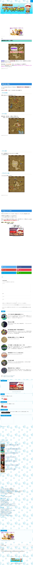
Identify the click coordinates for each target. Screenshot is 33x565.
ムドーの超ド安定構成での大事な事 (6, 496)
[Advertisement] (16, 21)
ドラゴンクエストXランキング (16, 236)
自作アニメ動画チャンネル (26, 556)
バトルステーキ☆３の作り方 (10, 456)
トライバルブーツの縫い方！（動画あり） (7, 515)
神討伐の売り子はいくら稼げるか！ (14, 368)
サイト (3, 299)
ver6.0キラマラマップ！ (4, 441)
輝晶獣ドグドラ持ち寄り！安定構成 (8, 376)
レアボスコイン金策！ (4, 514)
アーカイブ (2, 548)
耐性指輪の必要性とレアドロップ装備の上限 (16, 337)
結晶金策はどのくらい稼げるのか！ (6, 511)
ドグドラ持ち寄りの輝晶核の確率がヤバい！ (16, 314)
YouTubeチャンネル (17, 556)
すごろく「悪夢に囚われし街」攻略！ (12, 444)
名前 (3, 293)
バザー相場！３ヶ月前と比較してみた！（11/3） (16, 345)
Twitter (21, 556)
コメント (3, 283)
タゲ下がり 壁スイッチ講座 (4, 499)
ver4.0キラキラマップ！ (4, 492)
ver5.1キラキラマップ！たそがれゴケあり (9, 375)
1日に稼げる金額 (11, 360)
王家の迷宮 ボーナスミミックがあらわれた (15, 352)
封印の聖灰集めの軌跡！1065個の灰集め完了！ (16, 329)
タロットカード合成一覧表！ (5, 488)
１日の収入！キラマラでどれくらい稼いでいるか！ (8, 510)
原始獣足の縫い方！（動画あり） (11, 460)
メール (3, 296)
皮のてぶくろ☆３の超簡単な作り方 (11, 452)
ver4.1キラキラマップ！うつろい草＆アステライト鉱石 (9, 491)
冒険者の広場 (12, 556)
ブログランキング (8, 556)
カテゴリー (2, 544)
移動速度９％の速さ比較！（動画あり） (6, 504)
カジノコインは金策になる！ (5, 493)
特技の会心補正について (4, 501)
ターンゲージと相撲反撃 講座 (5, 500)
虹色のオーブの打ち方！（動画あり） (6, 513)
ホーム (5, 556)
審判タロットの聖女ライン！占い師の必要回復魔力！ (8, 505)
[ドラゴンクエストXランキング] (16, 235)
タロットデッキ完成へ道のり (5, 489)
